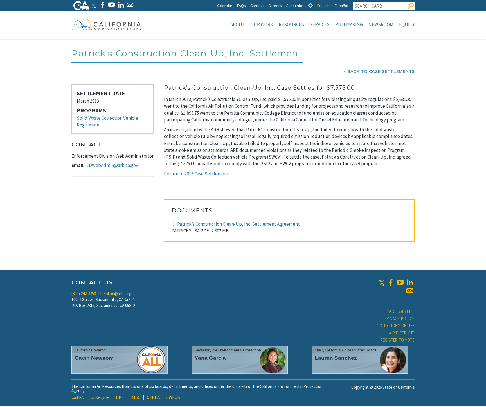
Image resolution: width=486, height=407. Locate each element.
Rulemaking (349, 24)
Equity (407, 24)
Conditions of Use (396, 325)
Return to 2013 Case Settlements (197, 174)
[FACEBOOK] (102, 5)
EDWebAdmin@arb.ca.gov (112, 165)
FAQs (241, 5)
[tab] (310, 5)
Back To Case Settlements (381, 71)
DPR (120, 397)
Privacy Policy (399, 318)
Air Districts (402, 333)
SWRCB (173, 397)
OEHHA (153, 397)
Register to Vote (397, 340)
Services (320, 24)
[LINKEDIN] (120, 5)
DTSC (135, 397)
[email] (409, 290)
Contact (257, 5)
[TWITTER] (93, 5)
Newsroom (380, 24)
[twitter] (382, 282)
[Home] (106, 24)
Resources (291, 24)
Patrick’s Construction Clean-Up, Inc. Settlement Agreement (238, 224)
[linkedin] (409, 282)
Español (341, 5)
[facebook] (390, 282)
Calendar (224, 5)
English (323, 5)
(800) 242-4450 (83, 293)
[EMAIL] (130, 5)
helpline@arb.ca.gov (118, 293)
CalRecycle (99, 397)
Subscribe (294, 5)
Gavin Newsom (94, 358)
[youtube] (400, 282)
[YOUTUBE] (111, 5)
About (237, 24)
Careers (275, 5)
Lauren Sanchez (336, 358)
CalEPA (77, 397)
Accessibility (401, 311)
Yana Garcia (210, 358)
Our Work (262, 24)
